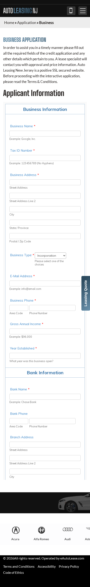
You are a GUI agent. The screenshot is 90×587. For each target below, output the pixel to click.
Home (9, 22)
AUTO (20, 11)
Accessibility (47, 566)
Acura (15, 539)
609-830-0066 (71, 11)
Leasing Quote (86, 293)
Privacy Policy (69, 566)
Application (26, 22)
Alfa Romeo (41, 539)
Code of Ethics (13, 572)
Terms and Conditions (19, 566)
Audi (67, 539)
